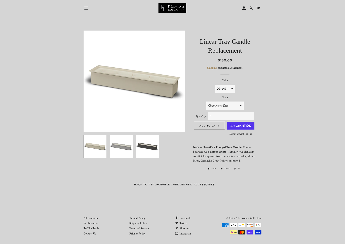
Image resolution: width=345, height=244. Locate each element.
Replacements (91, 223)
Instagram (185, 234)
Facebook (184, 218)
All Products (91, 218)
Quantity (201, 116)
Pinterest (184, 228)
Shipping (212, 68)
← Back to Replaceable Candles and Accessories (172, 184)
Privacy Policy (137, 234)
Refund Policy (137, 218)
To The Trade (91, 228)
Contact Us (90, 234)
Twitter (183, 223)
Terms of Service (139, 228)
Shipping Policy (138, 223)
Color (225, 80)
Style (225, 97)
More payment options (240, 133)
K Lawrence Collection (248, 218)
